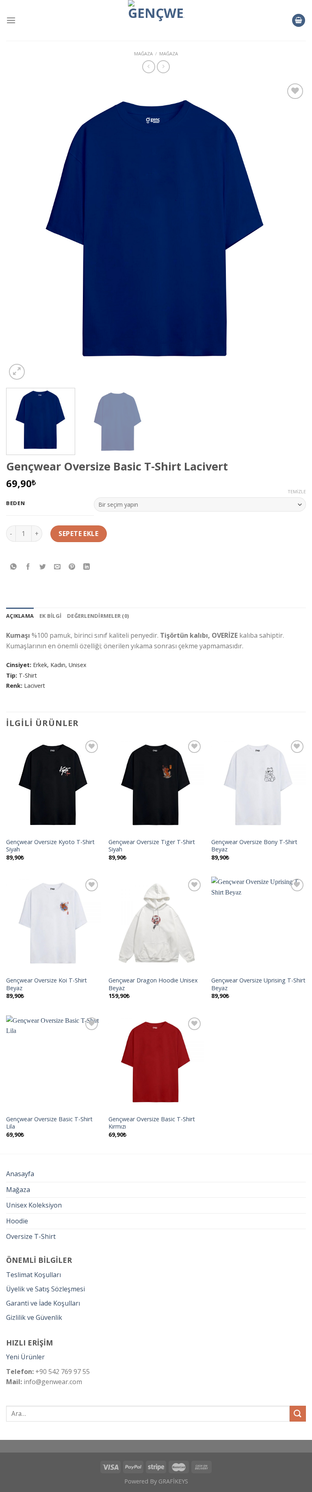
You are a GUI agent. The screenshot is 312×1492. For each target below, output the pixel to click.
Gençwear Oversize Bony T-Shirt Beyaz (254, 845)
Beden (15, 503)
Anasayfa (20, 1173)
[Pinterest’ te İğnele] (72, 566)
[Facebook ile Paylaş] (28, 566)
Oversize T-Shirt (31, 1236)
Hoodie (17, 1220)
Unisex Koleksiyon (34, 1205)
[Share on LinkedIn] (86, 566)
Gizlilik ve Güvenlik (34, 1317)
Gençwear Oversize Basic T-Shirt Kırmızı (151, 1123)
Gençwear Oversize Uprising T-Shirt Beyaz (258, 984)
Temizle (297, 491)
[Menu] (11, 20)
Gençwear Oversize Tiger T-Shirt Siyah (151, 845)
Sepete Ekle (78, 533)
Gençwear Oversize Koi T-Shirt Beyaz (46, 984)
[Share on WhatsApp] (13, 566)
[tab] (20, 616)
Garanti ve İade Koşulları (43, 1303)
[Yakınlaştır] (17, 372)
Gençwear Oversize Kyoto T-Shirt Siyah (50, 845)
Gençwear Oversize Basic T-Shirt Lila (49, 1123)
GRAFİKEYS (173, 1481)
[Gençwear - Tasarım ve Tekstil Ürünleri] (156, 20)
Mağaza (168, 53)
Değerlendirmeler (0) (98, 615)
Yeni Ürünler (25, 1356)
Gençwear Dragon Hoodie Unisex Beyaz (153, 984)
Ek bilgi (50, 615)
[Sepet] (298, 20)
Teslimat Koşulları (33, 1274)
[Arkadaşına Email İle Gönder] (57, 566)
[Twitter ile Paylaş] (43, 566)
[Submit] (298, 1414)
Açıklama (20, 615)
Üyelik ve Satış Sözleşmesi (45, 1288)
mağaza (143, 53)
